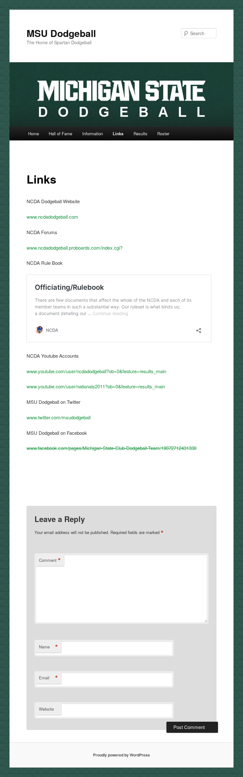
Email (48, 678)
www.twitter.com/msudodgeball (58, 417)
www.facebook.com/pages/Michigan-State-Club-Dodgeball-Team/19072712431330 (111, 448)
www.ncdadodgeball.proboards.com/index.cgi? (74, 247)
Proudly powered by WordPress (121, 755)
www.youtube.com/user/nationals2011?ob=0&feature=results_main (96, 386)
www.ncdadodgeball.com (52, 216)
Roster (163, 134)
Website (46, 709)
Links (118, 134)
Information (92, 134)
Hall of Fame (60, 134)
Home (33, 134)
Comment (50, 560)
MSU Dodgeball (61, 33)
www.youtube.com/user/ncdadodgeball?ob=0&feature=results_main (96, 371)
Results (140, 134)
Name (48, 647)
